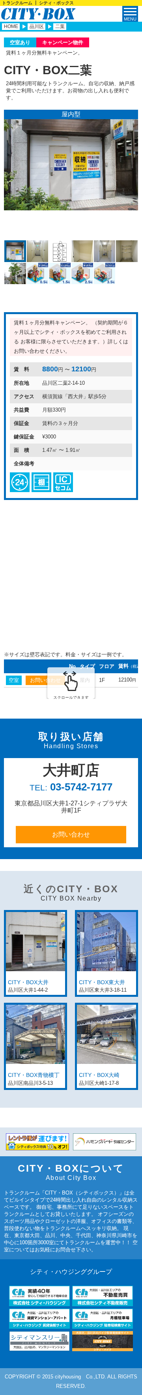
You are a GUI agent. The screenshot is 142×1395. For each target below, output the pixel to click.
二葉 (60, 26)
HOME (11, 26)
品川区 (37, 26)
